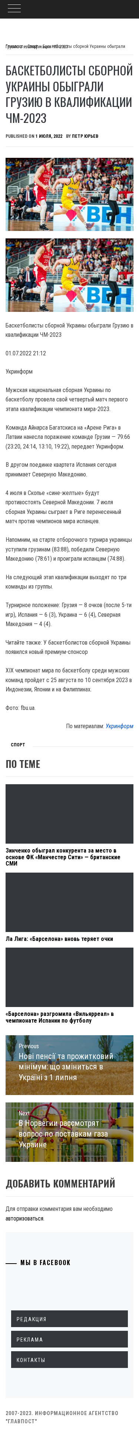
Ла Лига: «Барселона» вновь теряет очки (59, 938)
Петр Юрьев (85, 136)
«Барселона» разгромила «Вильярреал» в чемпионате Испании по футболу (60, 1017)
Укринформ (119, 726)
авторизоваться (24, 1218)
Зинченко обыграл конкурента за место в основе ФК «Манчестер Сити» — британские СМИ (63, 857)
